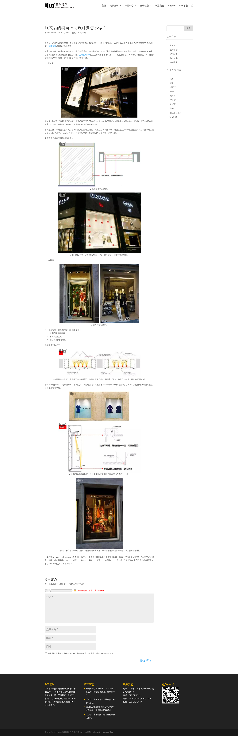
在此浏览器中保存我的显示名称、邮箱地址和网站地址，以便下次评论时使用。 (81, 653)
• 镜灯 (171, 78)
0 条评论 (82, 32)
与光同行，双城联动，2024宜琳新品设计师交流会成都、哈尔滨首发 (100, 691)
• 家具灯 (172, 95)
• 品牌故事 (173, 58)
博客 (74, 32)
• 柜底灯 (172, 87)
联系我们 (159, 6)
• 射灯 (171, 83)
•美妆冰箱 (173, 117)
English (171, 6)
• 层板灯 (172, 100)
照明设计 (52, 46)
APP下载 (183, 6)
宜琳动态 (144, 6)
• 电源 (171, 108)
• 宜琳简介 (173, 45)
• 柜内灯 (172, 91)
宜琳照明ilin (84, 54)
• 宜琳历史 (173, 54)
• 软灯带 (172, 104)
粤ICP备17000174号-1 (103, 732)
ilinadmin (51, 32)
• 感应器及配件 (175, 112)
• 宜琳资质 (173, 49)
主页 (104, 6)
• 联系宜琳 (173, 62)
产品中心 (129, 6)
